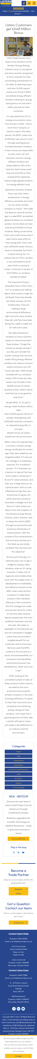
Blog (18, 756)
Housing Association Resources (18, 770)
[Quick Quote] (24, 3)
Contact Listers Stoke (18, 933)
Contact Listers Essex (18, 970)
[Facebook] (14, 852)
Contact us (18, 922)
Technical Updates (18, 787)
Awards (18, 752)
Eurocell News (18, 765)
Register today (18, 891)
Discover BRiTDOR (18, 839)
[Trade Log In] (29, 3)
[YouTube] (23, 852)
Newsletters (18, 778)
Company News (19, 761)
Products (18, 783)
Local (18, 774)
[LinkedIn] (18, 852)
